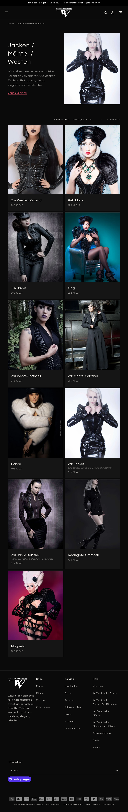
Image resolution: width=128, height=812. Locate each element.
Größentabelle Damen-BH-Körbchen (105, 702)
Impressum (108, 804)
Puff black (76, 200)
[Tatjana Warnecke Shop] (64, 13)
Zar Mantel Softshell (83, 376)
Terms (68, 714)
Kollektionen (43, 707)
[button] (6, 12)
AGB (88, 804)
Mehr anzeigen (17, 93)
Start (11, 24)
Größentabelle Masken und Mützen (104, 724)
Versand (97, 804)
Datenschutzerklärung (73, 804)
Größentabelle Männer (101, 713)
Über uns (98, 686)
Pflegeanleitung (102, 733)
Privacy (69, 693)
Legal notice (72, 686)
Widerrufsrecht (53, 804)
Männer (40, 693)
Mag (71, 288)
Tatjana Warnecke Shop (32, 805)
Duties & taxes (72, 728)
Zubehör (40, 700)
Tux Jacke (18, 288)
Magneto (18, 646)
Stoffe (96, 740)
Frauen (40, 686)
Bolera (16, 464)
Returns (69, 700)
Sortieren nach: (62, 119)
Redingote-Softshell (83, 555)
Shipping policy (73, 707)
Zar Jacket (76, 464)
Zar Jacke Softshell (25, 555)
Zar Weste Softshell (26, 376)
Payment (69, 721)
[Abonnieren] (116, 770)
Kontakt (97, 747)
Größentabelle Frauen (105, 693)
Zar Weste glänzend (26, 200)
